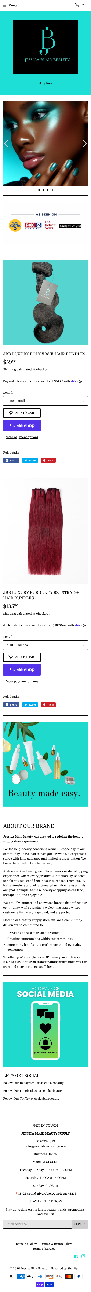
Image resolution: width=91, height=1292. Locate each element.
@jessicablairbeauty (50, 1104)
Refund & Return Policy (56, 1265)
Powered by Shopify (64, 1289)
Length (8, 413)
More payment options (22, 458)
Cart (84, 5)
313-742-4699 (45, 1162)
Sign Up (79, 1245)
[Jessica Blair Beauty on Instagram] (83, 1278)
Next (85, 154)
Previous (5, 154)
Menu (12, 5)
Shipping (9, 390)
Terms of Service (44, 1269)
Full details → (13, 473)
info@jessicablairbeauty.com (45, 1167)
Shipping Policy (26, 1265)
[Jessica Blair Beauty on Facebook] (76, 1278)
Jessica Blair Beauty (34, 1289)
